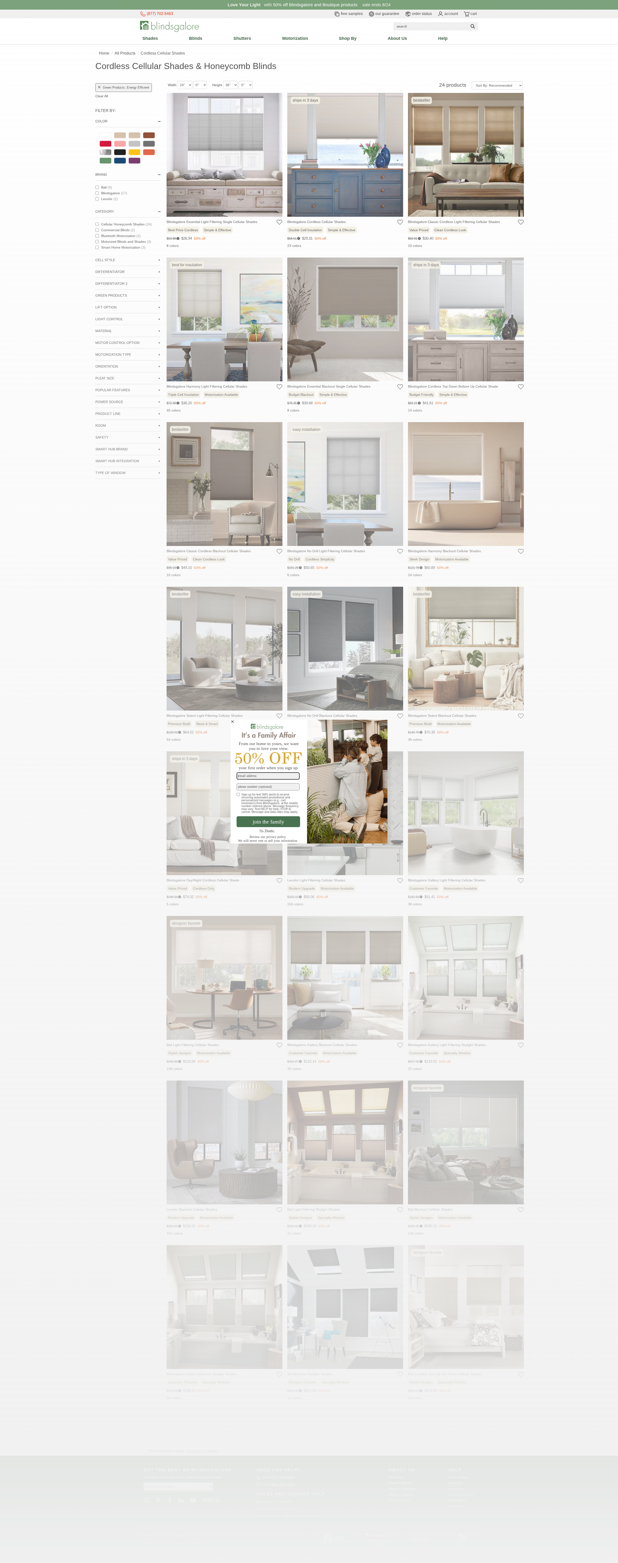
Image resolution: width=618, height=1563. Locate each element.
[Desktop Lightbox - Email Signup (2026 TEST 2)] (309, 782)
